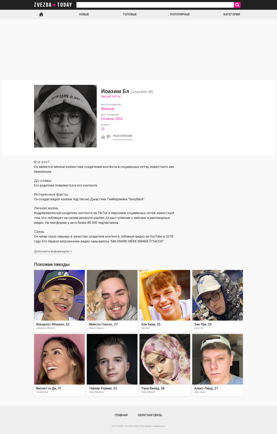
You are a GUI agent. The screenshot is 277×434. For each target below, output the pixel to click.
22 (103, 129)
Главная (41, 14)
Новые (84, 14)
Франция (107, 109)
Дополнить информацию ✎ (53, 251)
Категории (231, 14)
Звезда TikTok (111, 96)
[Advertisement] (138, 49)
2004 (118, 119)
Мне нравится (103, 137)
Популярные (180, 14)
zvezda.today (131, 426)
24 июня (107, 119)
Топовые (130, 14)
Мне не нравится (108, 137)
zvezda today (53, 4)
